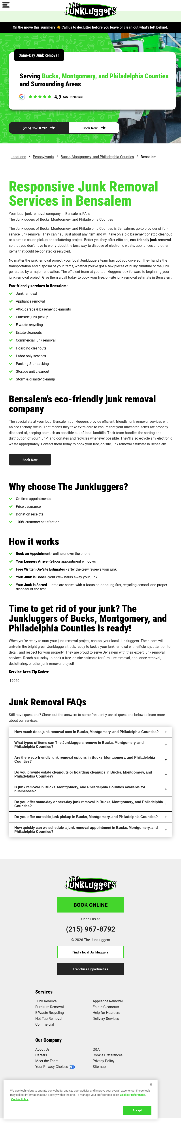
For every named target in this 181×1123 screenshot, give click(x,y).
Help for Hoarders (106, 1012)
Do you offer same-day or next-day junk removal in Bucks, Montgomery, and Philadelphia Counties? (88, 804)
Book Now (90, 128)
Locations (18, 156)
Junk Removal (46, 1001)
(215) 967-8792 (35, 128)
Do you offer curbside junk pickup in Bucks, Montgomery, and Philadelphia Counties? (86, 817)
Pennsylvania (43, 156)
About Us (42, 1049)
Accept (137, 1110)
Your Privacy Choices (51, 1066)
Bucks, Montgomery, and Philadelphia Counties (97, 156)
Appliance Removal (108, 1001)
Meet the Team (46, 1061)
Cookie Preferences (132, 1095)
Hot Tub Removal (48, 1018)
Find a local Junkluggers (90, 952)
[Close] (151, 1084)
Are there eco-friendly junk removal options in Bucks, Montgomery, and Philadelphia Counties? (84, 759)
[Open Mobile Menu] (6, 5)
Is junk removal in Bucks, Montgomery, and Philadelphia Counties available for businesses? (79, 789)
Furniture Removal (49, 1007)
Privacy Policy (104, 1061)
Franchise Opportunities (90, 969)
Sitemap (99, 1066)
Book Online (91, 904)
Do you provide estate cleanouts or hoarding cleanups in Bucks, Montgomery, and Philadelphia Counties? (83, 774)
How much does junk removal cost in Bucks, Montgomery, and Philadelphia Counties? (86, 732)
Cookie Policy (19, 1099)
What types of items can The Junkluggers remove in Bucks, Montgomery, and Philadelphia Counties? (79, 745)
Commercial (44, 1024)
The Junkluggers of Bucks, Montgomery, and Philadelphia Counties (61, 219)
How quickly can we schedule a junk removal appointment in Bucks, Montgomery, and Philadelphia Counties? (86, 830)
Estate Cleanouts (106, 1007)
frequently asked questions (112, 714)
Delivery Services (106, 1018)
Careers (41, 1055)
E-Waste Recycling (49, 1012)
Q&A (96, 1049)
